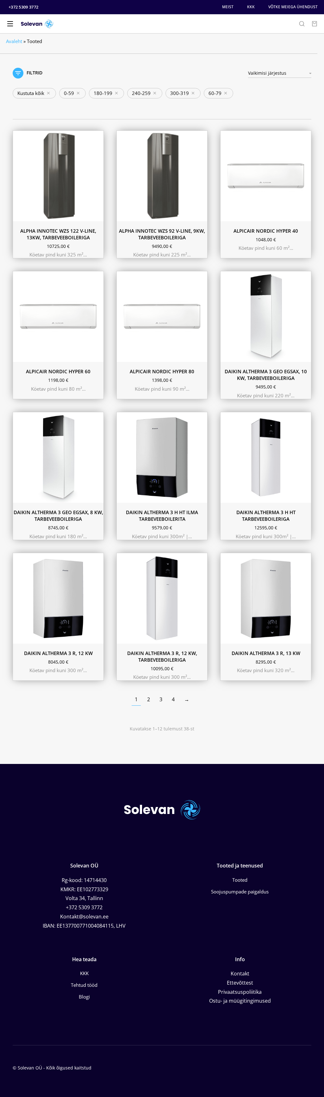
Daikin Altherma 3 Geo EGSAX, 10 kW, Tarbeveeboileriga (266, 374)
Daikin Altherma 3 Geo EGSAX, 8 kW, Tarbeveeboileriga (58, 515)
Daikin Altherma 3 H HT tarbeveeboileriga (266, 515)
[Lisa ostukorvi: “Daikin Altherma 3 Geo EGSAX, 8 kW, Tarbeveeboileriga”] (97, 496)
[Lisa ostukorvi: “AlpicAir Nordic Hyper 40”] (304, 215)
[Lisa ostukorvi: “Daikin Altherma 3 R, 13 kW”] (304, 637)
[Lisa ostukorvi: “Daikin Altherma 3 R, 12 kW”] (97, 637)
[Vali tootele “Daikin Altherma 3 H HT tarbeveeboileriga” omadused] (304, 496)
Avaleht (14, 41)
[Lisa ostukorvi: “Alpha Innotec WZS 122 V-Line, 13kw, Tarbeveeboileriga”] (97, 215)
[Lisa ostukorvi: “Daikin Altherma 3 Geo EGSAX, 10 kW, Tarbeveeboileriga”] (304, 355)
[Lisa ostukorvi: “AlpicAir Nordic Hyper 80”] (201, 355)
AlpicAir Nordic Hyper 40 (266, 231)
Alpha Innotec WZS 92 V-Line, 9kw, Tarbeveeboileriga (162, 234)
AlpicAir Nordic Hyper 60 (58, 371)
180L (231, 495)
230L (249, 495)
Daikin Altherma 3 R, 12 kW (58, 653)
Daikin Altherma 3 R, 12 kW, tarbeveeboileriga (162, 656)
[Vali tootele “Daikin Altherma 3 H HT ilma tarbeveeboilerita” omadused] (201, 496)
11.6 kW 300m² (137, 477)
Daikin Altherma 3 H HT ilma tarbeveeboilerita (162, 515)
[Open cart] (314, 24)
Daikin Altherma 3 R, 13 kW (266, 653)
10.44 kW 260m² (138, 486)
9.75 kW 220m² (137, 495)
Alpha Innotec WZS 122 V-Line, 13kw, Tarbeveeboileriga (58, 234)
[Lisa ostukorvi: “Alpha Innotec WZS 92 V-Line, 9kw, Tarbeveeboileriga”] (201, 215)
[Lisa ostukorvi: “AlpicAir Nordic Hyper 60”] (97, 355)
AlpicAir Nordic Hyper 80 (162, 371)
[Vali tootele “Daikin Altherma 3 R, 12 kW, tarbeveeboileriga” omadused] (201, 637)
